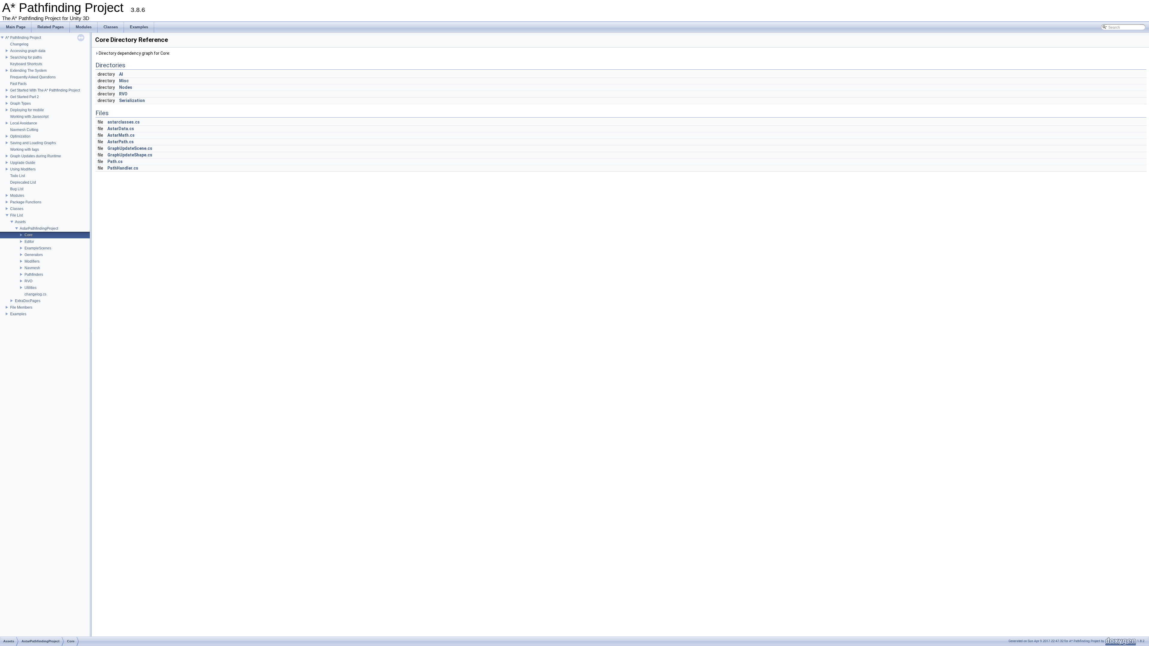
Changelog (19, 44)
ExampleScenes (38, 248)
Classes (16, 209)
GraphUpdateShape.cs (129, 155)
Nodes (125, 87)
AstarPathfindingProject (39, 228)
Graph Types (20, 103)
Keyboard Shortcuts (26, 64)
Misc (124, 80)
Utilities (31, 288)
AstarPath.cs (120, 141)
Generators (34, 255)
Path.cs (115, 161)
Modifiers (32, 261)
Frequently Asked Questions (33, 77)
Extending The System (28, 70)
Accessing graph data (27, 51)
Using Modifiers (23, 169)
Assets (20, 222)
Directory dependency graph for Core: (134, 53)
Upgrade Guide (22, 163)
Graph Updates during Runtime (35, 156)
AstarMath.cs (121, 135)
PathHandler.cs (122, 168)
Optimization (20, 136)
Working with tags (24, 149)
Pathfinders (34, 274)
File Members (21, 307)
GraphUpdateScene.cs (129, 148)
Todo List (17, 176)
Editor (29, 242)
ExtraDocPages (27, 301)
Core (29, 235)
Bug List (16, 189)
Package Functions (25, 202)
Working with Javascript (29, 117)
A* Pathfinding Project (23, 38)
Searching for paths (26, 57)
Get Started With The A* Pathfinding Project (45, 90)
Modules (17, 196)
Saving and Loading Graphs (33, 143)
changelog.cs (35, 294)
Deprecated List (23, 182)
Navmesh (32, 268)
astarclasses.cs (123, 122)
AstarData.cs (120, 128)
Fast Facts (18, 84)
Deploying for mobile (27, 110)
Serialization (132, 100)
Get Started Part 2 (24, 97)
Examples (18, 314)
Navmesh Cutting (24, 130)
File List (16, 215)
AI (121, 74)
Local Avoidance (23, 123)
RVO (28, 281)
